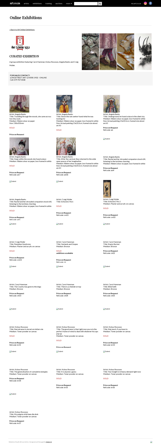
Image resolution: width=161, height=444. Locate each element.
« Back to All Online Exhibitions (22, 29)
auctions (59, 3)
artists (26, 3)
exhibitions (37, 3)
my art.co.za (136, 3)
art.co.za (15, 3)
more (69, 3)
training (48, 3)
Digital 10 (49, 442)
